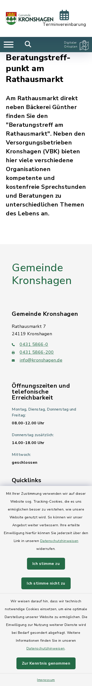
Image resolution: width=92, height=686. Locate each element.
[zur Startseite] (29, 18)
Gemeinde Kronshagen (42, 274)
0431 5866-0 (34, 344)
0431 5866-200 (37, 352)
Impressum (46, 680)
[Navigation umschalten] (8, 44)
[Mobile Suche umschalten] (28, 44)
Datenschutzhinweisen (59, 541)
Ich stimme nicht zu (46, 583)
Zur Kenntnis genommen (46, 663)
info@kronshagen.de (41, 360)
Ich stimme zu (46, 563)
